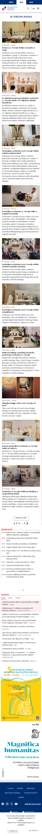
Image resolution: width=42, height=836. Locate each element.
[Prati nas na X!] (11, 804)
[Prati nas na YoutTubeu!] (16, 804)
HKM (11, 2)
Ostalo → (18, 598)
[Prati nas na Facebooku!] (2, 804)
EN (34, 8)
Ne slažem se (34, 830)
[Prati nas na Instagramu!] (7, 804)
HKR (31, 2)
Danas (3, 598)
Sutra (10, 598)
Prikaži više (21, 517)
